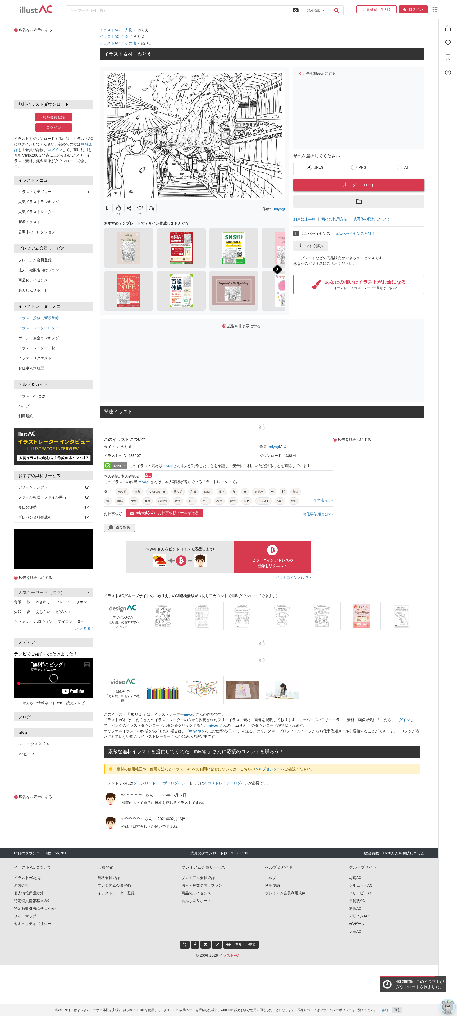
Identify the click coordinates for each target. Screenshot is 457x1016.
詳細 (385, 1010)
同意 (397, 1010)
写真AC (355, 878)
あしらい (43, 612)
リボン (81, 602)
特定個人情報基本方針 (32, 901)
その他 (130, 43)
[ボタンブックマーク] (108, 208)
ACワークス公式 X (33, 744)
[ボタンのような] (118, 208)
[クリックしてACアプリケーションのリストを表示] (435, 9)
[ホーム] (448, 28)
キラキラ (21, 621)
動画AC (355, 908)
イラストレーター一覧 (36, 348)
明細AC (355, 931)
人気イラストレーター (36, 212)
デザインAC (359, 916)
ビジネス (63, 612)
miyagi (279, 209)
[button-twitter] (185, 945)
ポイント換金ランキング (38, 338)
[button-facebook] (195, 945)
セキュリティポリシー (32, 924)
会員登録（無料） (376, 9)
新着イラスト (29, 222)
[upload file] (295, 10)
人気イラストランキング (38, 202)
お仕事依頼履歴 (31, 368)
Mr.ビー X (26, 754)
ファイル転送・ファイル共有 (42, 497)
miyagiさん (171, 466)
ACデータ (357, 924)
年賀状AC (357, 901)
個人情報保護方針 (29, 893)
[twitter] (185, 945)
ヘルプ (23, 406)
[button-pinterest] (205, 945)
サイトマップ (25, 916)
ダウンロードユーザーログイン (159, 783)
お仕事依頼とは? (317, 514)
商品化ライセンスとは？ (355, 233)
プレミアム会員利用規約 (285, 893)
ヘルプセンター (268, 769)
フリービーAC (360, 893)
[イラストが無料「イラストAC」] (36, 9)
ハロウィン (43, 621)
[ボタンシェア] (129, 208)
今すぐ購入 (314, 246)
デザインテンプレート (36, 487)
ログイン (416, 9)
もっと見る (82, 628)
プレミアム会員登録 (35, 260)
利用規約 (25, 416)
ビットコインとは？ (292, 577)
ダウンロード (364, 185)
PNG (363, 167)
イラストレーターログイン (40, 328)
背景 (17, 602)
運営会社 (21, 885)
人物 (128, 30)
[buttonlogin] (336, 10)
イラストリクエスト (35, 358)
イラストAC (110, 30)
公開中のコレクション (36, 232)
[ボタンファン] (140, 208)
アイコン (65, 621)
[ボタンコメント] (151, 208)
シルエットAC (360, 885)
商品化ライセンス (33, 280)
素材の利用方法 (334, 219)
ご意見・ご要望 (243, 945)
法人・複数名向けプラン (38, 270)
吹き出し (43, 602)
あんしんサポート (33, 290)
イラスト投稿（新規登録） (40, 318)
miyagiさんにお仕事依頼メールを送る (167, 513)
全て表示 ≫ (323, 500)
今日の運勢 (27, 507)
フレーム (63, 602)
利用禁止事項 (304, 219)
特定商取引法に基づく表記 (36, 908)
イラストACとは (31, 396)
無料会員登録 (54, 117)
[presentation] (277, 269)
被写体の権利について (371, 219)
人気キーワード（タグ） (41, 592)
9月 (81, 621)
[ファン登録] (448, 43)
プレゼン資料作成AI (34, 517)
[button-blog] (217, 945)
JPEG (319, 167)
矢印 (17, 612)
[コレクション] (448, 57)
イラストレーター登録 (116, 893)
